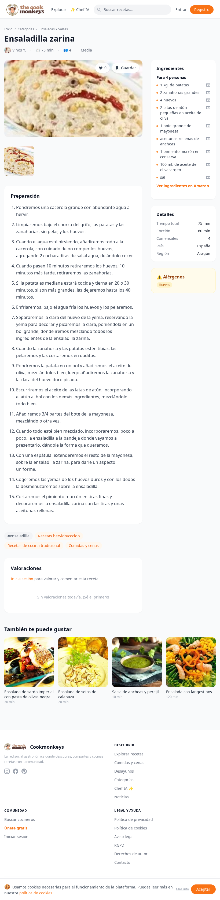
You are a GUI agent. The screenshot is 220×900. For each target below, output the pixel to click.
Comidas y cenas (84, 545)
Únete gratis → (18, 828)
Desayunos (124, 771)
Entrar (181, 9)
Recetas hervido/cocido (59, 535)
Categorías (26, 29)
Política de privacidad (133, 819)
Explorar (58, 9)
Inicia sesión (22, 578)
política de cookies (35, 892)
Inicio (8, 29)
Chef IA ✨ (123, 788)
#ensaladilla (19, 535)
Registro (201, 9)
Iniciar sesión (16, 836)
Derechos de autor (131, 853)
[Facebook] (15, 771)
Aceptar (203, 889)
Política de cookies (130, 828)
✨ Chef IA (80, 9)
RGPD (119, 845)
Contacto (122, 862)
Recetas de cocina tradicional (34, 545)
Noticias (121, 796)
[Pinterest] (24, 771)
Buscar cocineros (19, 819)
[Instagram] (7, 771)
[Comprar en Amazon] (208, 85)
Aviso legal (124, 836)
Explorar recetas (129, 753)
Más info (182, 889)
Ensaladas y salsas (53, 29)
